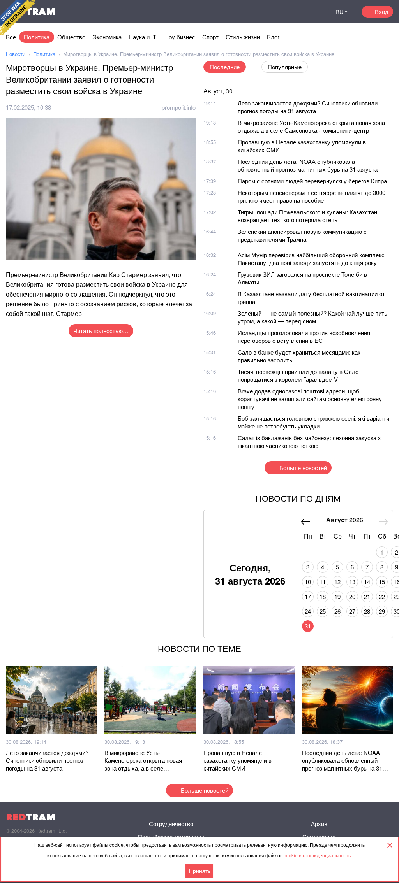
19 (337, 596)
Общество (71, 37)
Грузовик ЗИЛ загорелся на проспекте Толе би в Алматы (302, 278)
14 (367, 582)
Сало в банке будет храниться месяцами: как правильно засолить (299, 356)
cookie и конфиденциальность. (318, 855)
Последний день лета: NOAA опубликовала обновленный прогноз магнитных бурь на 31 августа (308, 165)
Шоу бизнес (179, 37)
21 (367, 596)
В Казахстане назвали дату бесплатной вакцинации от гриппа (311, 297)
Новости (15, 54)
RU (339, 12)
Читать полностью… (101, 331)
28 (367, 611)
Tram (31, 817)
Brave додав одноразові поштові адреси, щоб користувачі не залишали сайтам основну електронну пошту (310, 399)
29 (382, 611)
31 (308, 626)
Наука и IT (142, 37)
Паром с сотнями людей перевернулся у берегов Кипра (312, 181)
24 (308, 611)
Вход (381, 11)
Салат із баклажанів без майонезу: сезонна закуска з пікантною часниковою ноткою (309, 441)
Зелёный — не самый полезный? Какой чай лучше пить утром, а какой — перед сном (312, 317)
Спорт (210, 37)
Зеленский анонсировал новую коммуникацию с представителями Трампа (302, 235)
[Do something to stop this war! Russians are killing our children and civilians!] (17, 17)
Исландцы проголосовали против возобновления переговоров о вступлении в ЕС (304, 336)
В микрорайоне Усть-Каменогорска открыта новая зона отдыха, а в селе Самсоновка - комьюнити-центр (311, 126)
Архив (319, 824)
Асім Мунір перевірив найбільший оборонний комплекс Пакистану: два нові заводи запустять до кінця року (311, 259)
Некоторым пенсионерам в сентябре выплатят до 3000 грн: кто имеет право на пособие (311, 196)
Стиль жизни (243, 37)
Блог (273, 37)
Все (11, 37)
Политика (36, 37)
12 (337, 582)
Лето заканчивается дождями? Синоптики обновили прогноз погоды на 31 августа (308, 107)
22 (382, 596)
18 (323, 596)
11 (323, 582)
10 (308, 582)
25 (323, 611)
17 (308, 596)
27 (352, 611)
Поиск (313, 12)
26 (337, 611)
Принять (199, 870)
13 (352, 582)
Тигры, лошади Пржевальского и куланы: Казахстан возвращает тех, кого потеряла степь (307, 216)
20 (352, 596)
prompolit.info (179, 107)
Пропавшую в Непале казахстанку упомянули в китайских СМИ (302, 146)
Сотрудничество (171, 824)
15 (382, 582)
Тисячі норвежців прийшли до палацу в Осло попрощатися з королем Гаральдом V (298, 375)
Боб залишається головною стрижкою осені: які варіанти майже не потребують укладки (313, 422)
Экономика (107, 37)
